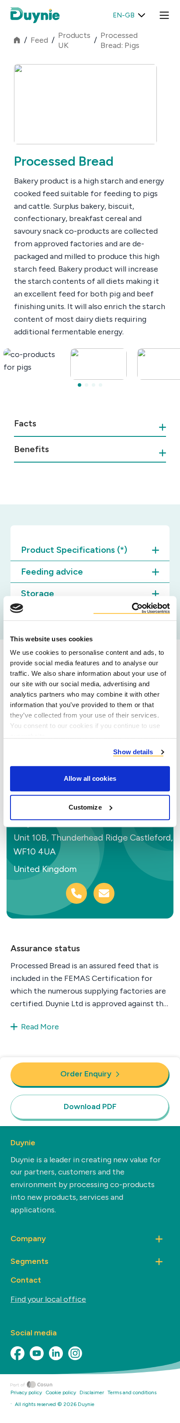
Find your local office (48, 1299)
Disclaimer (92, 1392)
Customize (85, 807)
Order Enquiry (85, 1074)
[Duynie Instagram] (75, 1353)
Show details (133, 752)
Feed (39, 40)
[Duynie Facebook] (17, 1353)
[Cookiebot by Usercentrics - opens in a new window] (131, 608)
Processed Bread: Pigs (119, 40)
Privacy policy (26, 1392)
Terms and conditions (131, 1392)
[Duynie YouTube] (37, 1353)
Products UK (74, 40)
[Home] (95, 1384)
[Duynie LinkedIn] (56, 1353)
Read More (40, 1027)
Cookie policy (60, 1392)
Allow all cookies (90, 778)
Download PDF (90, 1106)
